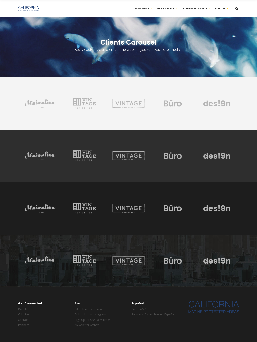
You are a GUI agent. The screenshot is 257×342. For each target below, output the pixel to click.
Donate (23, 309)
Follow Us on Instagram (90, 314)
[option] (40, 104)
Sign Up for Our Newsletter (92, 320)
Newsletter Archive (87, 325)
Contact (23, 320)
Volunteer (24, 314)
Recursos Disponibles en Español (153, 314)
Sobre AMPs (140, 309)
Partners (23, 325)
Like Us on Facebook (88, 309)
